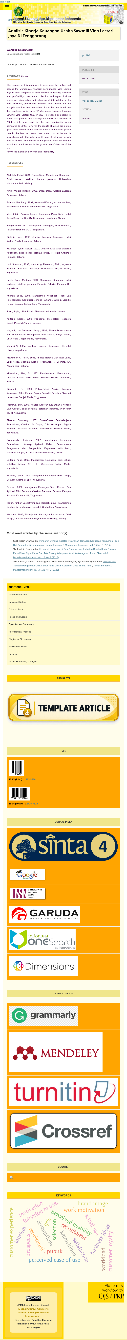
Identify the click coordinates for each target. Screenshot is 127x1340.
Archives (20, 20)
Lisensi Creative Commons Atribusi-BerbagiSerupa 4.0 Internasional (33, 1312)
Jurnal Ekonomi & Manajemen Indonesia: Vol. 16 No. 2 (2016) (78, 545)
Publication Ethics (18, 646)
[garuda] (63, 1105)
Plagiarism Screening (20, 639)
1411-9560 (30, 779)
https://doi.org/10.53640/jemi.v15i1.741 (34, 64)
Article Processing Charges (23, 661)
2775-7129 (32, 803)
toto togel (5, 1)
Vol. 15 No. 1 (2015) (37, 20)
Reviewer (13, 654)
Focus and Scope (18, 616)
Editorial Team (16, 609)
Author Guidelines (18, 594)
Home (10, 20)
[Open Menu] (6, 6)
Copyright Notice (17, 602)
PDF (88, 55)
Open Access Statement (21, 624)
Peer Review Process (20, 631)
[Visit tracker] (11, 1177)
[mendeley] (56, 1070)
